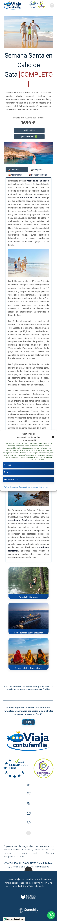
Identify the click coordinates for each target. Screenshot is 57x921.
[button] (53, 437)
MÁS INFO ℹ (29, 130)
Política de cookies (11, 487)
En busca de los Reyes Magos (28, 668)
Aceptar (7, 465)
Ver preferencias (11, 479)
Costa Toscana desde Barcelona (28, 632)
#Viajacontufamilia (35, 886)
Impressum (44, 487)
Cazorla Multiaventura (28, 597)
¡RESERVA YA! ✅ (29, 136)
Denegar (8, 472)
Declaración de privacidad (28, 487)
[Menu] (52, 5)
